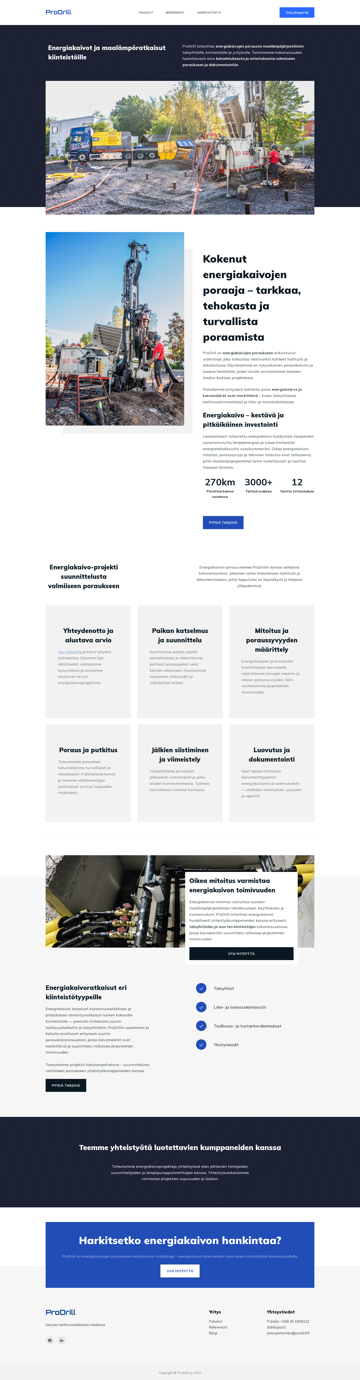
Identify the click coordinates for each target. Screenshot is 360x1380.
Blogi (213, 1333)
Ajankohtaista (209, 12)
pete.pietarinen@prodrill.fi (288, 1333)
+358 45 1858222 (294, 1321)
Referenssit (175, 12)
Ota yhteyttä (297, 12)
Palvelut (146, 12)
